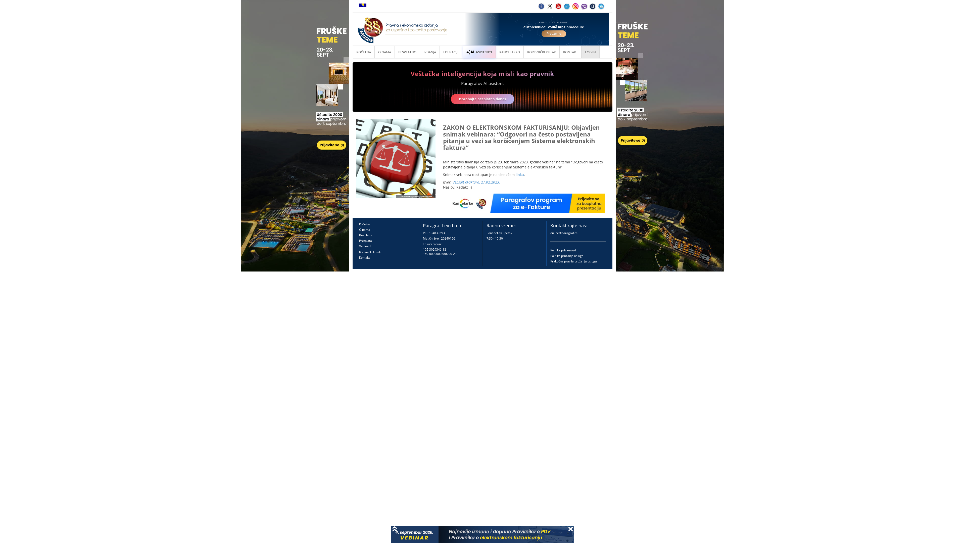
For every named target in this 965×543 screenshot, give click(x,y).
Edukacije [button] (451, 52)
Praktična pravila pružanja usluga (573, 261)
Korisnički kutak (370, 252)
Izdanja (430, 52)
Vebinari (365, 246)
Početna (363, 52)
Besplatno (407, 52)
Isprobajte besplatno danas (482, 99)
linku (520, 174)
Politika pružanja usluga (567, 256)
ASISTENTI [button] (484, 52)
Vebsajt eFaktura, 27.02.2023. (476, 182)
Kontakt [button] (570, 52)
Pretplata (365, 241)
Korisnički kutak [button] (541, 52)
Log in (590, 52)
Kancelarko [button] (509, 52)
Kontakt (364, 257)
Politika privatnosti (563, 250)
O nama (384, 52)
